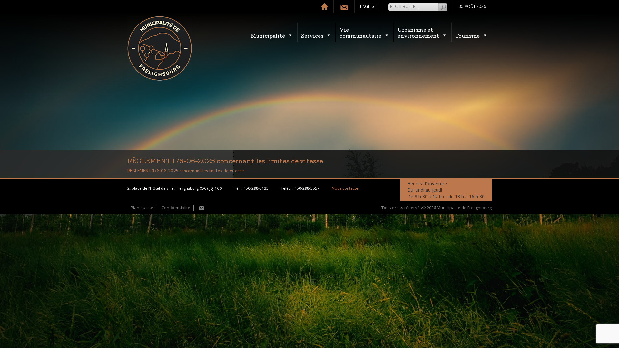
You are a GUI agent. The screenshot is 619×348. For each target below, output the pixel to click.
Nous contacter (346, 188)
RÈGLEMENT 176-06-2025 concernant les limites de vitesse (185, 171)
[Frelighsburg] (159, 48)
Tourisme (467, 35)
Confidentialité (176, 207)
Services (312, 35)
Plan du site (142, 207)
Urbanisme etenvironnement (418, 32)
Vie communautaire (360, 32)
